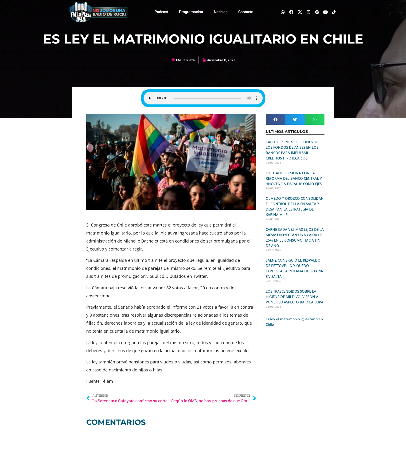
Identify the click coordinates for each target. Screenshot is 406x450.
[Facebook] (291, 12)
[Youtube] (325, 12)
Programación (191, 12)
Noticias (220, 12)
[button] (275, 119)
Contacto (245, 12)
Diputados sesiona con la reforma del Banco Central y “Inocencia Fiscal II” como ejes (294, 178)
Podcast (161, 12)
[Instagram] (308, 12)
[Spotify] (317, 12)
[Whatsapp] (283, 12)
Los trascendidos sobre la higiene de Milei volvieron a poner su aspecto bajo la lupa (294, 296)
